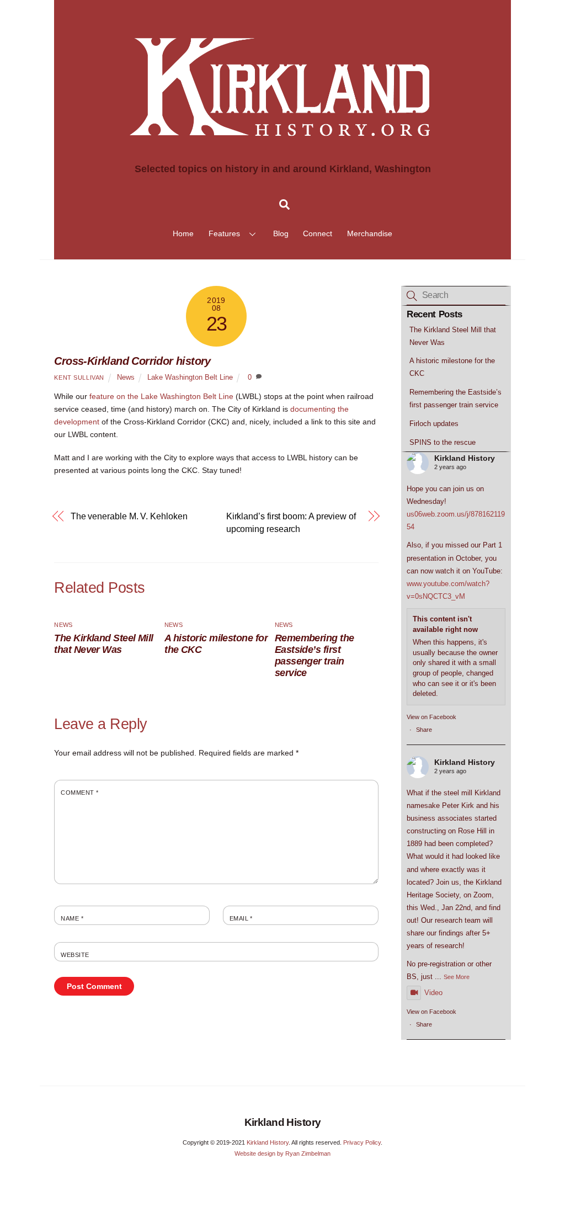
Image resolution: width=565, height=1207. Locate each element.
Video (433, 992)
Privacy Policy (362, 1142)
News (126, 377)
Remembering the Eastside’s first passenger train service (314, 655)
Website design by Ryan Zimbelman (282, 1153)
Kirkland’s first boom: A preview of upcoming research (291, 522)
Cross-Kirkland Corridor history (132, 361)
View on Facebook (431, 717)
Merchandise (369, 233)
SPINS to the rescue (442, 442)
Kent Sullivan (79, 377)
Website (75, 954)
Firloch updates (434, 423)
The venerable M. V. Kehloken (129, 516)
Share (424, 729)
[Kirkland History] (282, 155)
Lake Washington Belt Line (190, 377)
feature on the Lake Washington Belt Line (161, 396)
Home (183, 233)
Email (241, 918)
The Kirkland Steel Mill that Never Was (103, 643)
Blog (281, 233)
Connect (317, 233)
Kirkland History (464, 458)
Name (72, 918)
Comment (79, 792)
